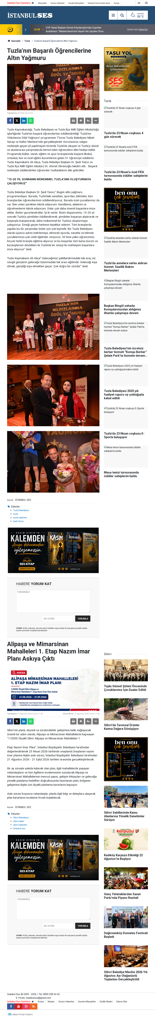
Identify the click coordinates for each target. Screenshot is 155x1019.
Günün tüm (137, 29)
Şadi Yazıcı (18, 521)
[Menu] (113, 15)
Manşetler (42, 3)
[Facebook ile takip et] (11, 1006)
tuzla (15, 514)
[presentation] (18, 29)
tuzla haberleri (20, 517)
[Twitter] (17, 121)
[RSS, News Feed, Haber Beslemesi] (33, 1006)
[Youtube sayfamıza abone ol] (18, 1006)
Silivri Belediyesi (21, 817)
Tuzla (27, 41)
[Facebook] (10, 121)
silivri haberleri (20, 824)
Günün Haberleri (57, 3)
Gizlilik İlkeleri (106, 1001)
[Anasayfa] (32, 3)
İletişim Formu (13, 7)
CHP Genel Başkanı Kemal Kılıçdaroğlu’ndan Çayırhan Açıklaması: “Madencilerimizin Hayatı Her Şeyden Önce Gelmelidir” (75, 29)
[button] (81, 121)
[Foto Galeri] (146, 3)
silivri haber (18, 821)
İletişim (51, 1001)
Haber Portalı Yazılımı (22, 1014)
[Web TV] (139, 3)
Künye (116, 3)
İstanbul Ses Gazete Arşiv (99, 3)
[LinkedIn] (24, 121)
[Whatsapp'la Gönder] (31, 121)
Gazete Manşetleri (76, 3)
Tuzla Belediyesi (21, 510)
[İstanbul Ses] (30, 14)
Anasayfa (15, 41)
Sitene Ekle (121, 1001)
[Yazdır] (73, 121)
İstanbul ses (19, 828)
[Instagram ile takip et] (26, 1006)
